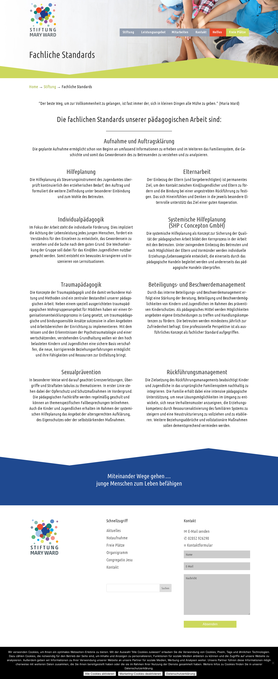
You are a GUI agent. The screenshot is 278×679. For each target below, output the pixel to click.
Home (33, 86)
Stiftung (128, 32)
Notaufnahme (117, 537)
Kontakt (201, 32)
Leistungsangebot (153, 32)
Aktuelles (113, 530)
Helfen (217, 32)
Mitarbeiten (180, 32)
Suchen (165, 588)
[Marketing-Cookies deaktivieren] (273, 663)
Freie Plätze (237, 32)
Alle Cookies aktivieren (99, 673)
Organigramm (117, 552)
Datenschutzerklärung (180, 673)
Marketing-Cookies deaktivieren (140, 673)
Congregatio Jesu (119, 559)
